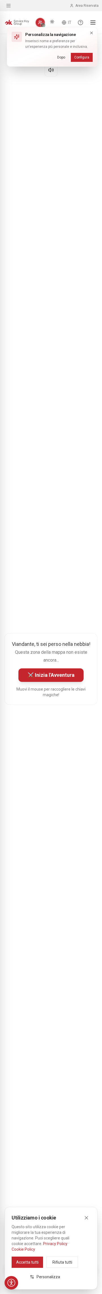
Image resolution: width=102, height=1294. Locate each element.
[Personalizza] (40, 22)
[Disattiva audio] (51, 70)
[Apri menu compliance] (8, 6)
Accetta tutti (27, 1262)
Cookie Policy (23, 1249)
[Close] (86, 1218)
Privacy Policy (55, 1243)
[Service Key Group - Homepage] (17, 22)
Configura (81, 57)
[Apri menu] (93, 22)
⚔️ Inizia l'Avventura (51, 675)
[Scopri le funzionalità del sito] (80, 22)
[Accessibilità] (11, 1283)
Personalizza (48, 1277)
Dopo (61, 57)
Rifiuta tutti (62, 1262)
